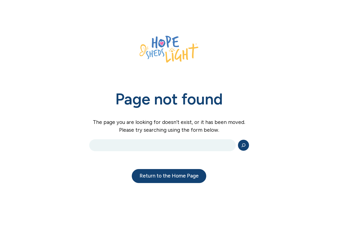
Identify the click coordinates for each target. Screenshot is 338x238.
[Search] (243, 145)
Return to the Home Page (169, 176)
